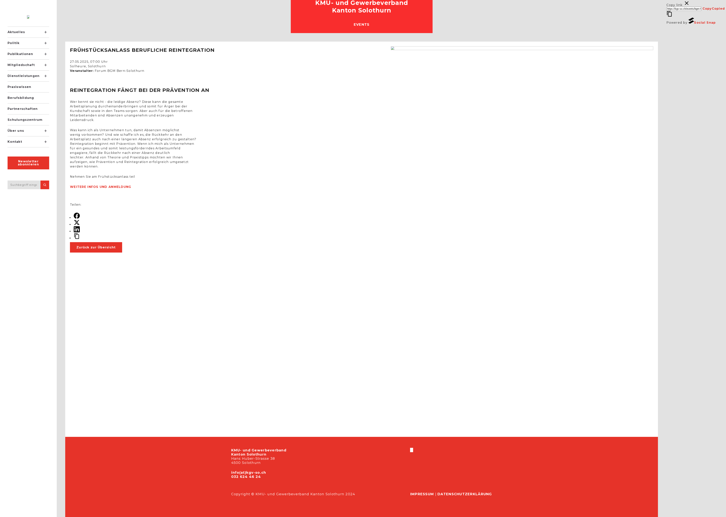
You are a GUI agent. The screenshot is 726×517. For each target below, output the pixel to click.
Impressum (422, 494)
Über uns (16, 131)
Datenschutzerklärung (464, 494)
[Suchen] (44, 185)
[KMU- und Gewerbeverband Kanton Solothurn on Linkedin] (412, 450)
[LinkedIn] (77, 231)
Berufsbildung (21, 98)
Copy (714, 8)
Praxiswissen (19, 87)
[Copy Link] (77, 238)
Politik (13, 43)
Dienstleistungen (24, 76)
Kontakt (15, 141)
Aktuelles (16, 32)
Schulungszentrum (25, 120)
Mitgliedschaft (21, 65)
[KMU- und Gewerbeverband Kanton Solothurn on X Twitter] (411, 450)
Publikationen (20, 54)
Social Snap (705, 22)
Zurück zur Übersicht (96, 247)
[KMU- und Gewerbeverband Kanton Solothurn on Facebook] (410, 450)
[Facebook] (77, 217)
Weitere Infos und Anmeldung (100, 187)
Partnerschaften (23, 109)
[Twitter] (77, 224)
